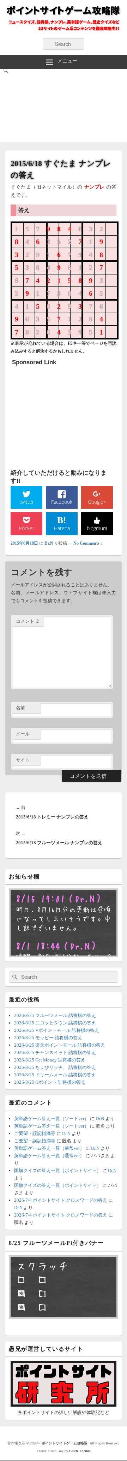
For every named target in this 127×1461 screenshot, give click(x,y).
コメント (28, 621)
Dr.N (48, 543)
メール (23, 734)
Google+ (97, 501)
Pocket (26, 528)
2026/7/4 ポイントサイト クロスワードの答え (60, 1200)
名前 (20, 707)
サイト (23, 760)
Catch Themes (80, 1451)
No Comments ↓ (88, 543)
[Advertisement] (63, 107)
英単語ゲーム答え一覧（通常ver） (49, 1148)
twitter (26, 501)
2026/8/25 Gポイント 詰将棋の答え (49, 1082)
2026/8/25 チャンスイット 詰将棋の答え (55, 1052)
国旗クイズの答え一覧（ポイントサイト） (57, 1170)
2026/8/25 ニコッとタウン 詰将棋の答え (55, 1022)
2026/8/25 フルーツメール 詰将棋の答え (55, 1015)
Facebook (61, 501)
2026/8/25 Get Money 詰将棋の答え (49, 1060)
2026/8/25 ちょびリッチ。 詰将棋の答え (55, 1067)
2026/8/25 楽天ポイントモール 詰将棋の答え (59, 1045)
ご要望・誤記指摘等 (34, 1133)
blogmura (97, 528)
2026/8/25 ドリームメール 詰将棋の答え (55, 1074)
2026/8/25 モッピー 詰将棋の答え (48, 1037)
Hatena (62, 528)
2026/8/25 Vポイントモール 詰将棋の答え (56, 1030)
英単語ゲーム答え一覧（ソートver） (51, 1118)
